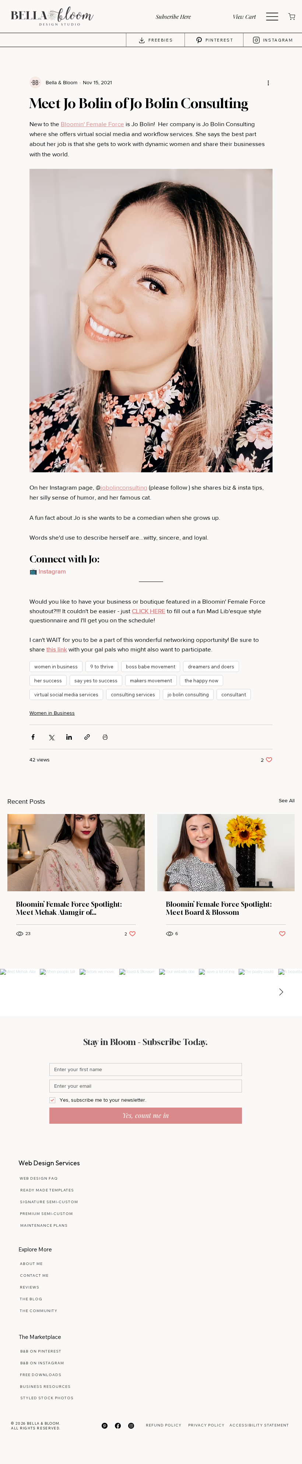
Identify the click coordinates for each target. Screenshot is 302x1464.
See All (287, 800)
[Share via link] (87, 736)
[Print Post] (105, 736)
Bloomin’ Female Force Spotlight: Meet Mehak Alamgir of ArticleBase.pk (69, 908)
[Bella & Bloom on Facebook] (118, 1426)
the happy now (201, 680)
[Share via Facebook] (32, 736)
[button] (182, 16)
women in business (56, 666)
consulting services (133, 694)
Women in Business (52, 713)
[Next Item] (281, 992)
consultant (233, 694)
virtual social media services (66, 694)
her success (48, 680)
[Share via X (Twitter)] (51, 736)
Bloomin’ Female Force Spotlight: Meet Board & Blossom (218, 908)
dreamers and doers (211, 666)
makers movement (151, 680)
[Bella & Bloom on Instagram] (131, 1426)
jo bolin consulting (188, 694)
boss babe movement (150, 666)
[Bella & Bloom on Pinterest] (105, 1426)
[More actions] (268, 82)
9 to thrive (101, 666)
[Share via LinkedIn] (69, 736)
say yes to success (95, 680)
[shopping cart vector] (291, 17)
